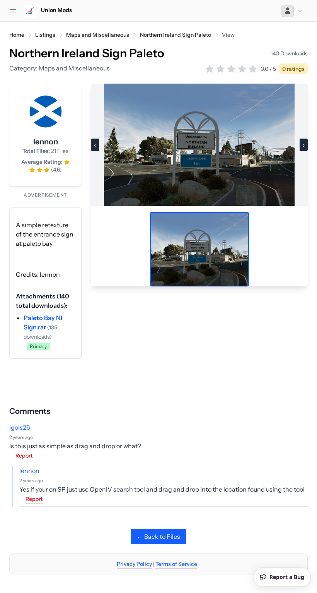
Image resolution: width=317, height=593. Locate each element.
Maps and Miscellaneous (97, 34)
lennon (29, 471)
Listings (45, 34)
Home (16, 34)
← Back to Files (158, 536)
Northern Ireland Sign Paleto (175, 34)
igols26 (19, 427)
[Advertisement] (158, 375)
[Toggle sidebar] (13, 11)
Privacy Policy (134, 563)
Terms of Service (176, 563)
